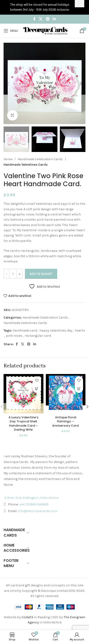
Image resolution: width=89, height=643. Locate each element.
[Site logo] (45, 30)
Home (8, 159)
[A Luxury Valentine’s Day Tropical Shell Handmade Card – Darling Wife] (23, 394)
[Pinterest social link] (47, 19)
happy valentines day (55, 330)
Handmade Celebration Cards (40, 159)
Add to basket (41, 274)
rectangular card (38, 336)
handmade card (25, 330)
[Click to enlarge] (12, 115)
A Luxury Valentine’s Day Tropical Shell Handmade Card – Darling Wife (23, 423)
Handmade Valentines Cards (26, 165)
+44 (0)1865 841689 (33, 504)
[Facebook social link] (34, 19)
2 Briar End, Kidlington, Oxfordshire (31, 498)
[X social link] (40, 19)
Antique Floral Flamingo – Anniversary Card (65, 421)
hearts (80, 330)
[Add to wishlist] (37, 380)
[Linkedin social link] (54, 19)
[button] (8, 83)
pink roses (14, 336)
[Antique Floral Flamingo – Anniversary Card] (66, 394)
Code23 (27, 617)
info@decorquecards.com (37, 511)
